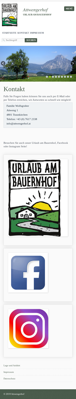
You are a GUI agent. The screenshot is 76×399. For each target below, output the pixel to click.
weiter (72, 64)
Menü (69, 8)
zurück (3, 64)
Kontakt (23, 33)
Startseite (9, 33)
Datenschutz (9, 378)
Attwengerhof (35, 9)
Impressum (37, 33)
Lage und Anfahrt (12, 365)
